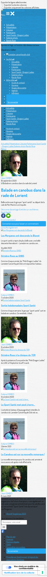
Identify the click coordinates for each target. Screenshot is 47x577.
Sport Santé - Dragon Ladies (17, 35)
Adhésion (15, 93)
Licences (9, 539)
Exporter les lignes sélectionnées (13, 2)
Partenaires (10, 32)
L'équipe (9, 30)
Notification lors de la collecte (19, 572)
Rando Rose (11, 40)
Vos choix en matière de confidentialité (26, 567)
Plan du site (10, 536)
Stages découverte (18, 88)
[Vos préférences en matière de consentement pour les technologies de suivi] (42, 572)
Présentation (11, 27)
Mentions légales (12, 542)
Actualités (10, 24)
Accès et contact (18, 82)
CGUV (8, 544)
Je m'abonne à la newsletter (12, 518)
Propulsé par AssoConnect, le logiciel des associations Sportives (22, 558)
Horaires (14, 85)
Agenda (14, 90)
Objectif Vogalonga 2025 (16, 513)
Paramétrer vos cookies (15, 547)
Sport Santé (6, 212)
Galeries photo (12, 38)
